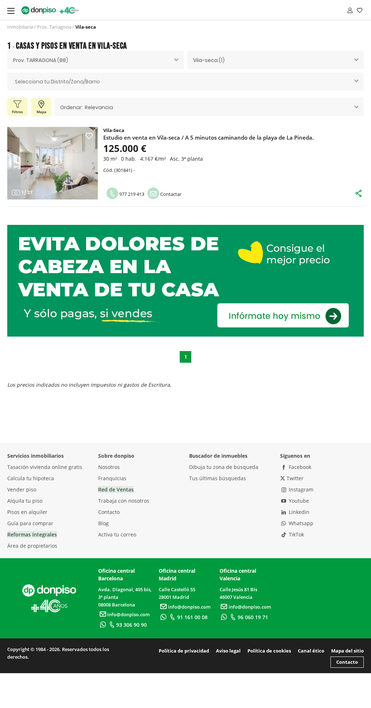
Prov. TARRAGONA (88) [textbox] (40, 60)
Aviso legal (228, 650)
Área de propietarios (32, 545)
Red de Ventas (116, 489)
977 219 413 (131, 194)
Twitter (294, 478)
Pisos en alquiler (27, 512)
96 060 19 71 (253, 617)
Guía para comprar (30, 523)
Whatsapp (300, 523)
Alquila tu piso (24, 500)
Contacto (109, 512)
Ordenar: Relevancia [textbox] (86, 107)
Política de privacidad (184, 650)
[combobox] (95, 60)
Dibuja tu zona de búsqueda (223, 467)
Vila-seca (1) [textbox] (209, 60)
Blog (103, 523)
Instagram (300, 489)
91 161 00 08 (192, 617)
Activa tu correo (117, 534)
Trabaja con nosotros (123, 500)
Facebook (299, 467)
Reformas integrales (32, 534)
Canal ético (311, 650)
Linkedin (298, 512)
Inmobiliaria (20, 27)
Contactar (170, 194)
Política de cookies (269, 650)
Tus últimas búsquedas (217, 478)
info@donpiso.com (128, 614)
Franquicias (112, 478)
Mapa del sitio (347, 650)
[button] (16, 163)
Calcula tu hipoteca (30, 478)
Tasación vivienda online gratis (44, 467)
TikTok (295, 534)
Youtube (298, 500)
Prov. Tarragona (54, 27)
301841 (123, 170)
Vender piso (21, 489)
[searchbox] (185, 81)
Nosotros (109, 467)
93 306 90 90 (131, 624)
